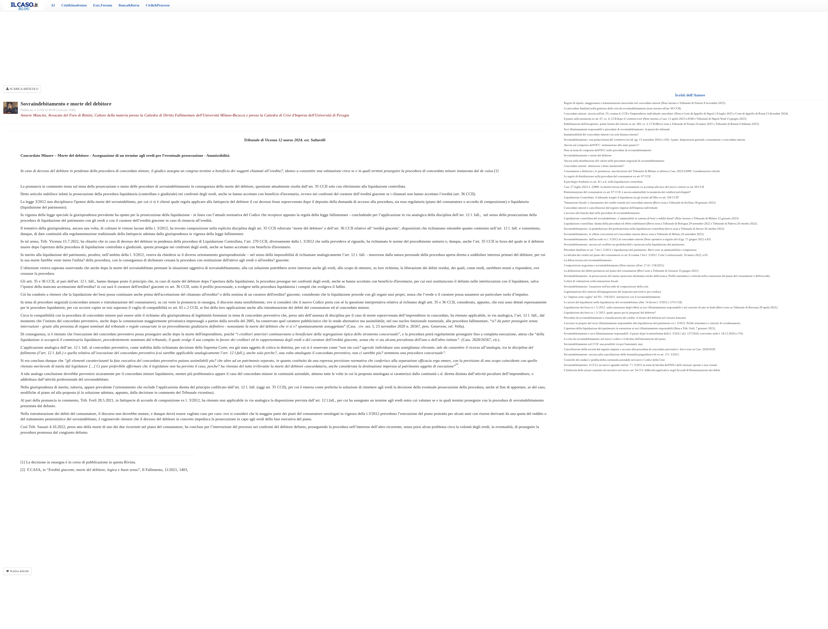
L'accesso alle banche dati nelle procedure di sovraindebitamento (602, 213)
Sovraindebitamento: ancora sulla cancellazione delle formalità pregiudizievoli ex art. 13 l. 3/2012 (621, 354)
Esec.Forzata (102, 5)
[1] (496, 171)
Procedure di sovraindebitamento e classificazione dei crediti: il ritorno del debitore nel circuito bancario (625, 317)
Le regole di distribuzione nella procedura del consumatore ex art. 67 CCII (607, 176)
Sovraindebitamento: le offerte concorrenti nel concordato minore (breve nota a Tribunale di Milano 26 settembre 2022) (634, 234)
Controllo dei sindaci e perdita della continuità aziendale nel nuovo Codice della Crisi (614, 359)
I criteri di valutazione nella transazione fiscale (591, 281)
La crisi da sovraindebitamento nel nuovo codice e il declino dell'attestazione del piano (615, 338)
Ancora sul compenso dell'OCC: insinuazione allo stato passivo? (601, 145)
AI (53, 5)
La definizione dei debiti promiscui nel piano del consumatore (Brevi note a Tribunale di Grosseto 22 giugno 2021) (631, 270)
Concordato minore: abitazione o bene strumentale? (594, 166)
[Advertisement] (414, 45)
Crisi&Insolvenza (74, 5)
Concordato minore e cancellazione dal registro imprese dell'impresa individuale (611, 207)
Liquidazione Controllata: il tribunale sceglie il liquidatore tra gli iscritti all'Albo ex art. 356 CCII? (621, 197)
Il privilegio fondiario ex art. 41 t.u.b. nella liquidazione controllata (603, 181)
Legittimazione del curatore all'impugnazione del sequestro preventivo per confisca (612, 291)
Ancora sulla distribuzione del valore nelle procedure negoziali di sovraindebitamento (614, 160)
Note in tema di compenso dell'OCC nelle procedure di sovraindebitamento (607, 150)
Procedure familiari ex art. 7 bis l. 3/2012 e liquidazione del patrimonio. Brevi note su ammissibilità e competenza (630, 249)
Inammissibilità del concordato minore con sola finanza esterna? (601, 134)
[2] (22, 469)
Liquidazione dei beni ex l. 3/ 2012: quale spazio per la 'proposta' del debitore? (610, 312)
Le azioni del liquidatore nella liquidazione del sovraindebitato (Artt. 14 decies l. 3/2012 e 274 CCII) (623, 302)
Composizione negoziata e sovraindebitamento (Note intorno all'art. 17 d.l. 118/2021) (614, 265)
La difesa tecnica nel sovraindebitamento (588, 260)
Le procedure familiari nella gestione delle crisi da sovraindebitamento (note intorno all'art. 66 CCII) (622, 108)
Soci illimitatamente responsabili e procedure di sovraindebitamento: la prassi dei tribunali (617, 129)
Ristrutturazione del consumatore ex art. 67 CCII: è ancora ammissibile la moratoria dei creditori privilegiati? (627, 192)
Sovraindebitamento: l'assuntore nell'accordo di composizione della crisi (606, 286)
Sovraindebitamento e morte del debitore (588, 155)
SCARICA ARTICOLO (23, 89)
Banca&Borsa (129, 5)
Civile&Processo (158, 5)
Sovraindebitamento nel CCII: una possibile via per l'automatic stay (603, 344)
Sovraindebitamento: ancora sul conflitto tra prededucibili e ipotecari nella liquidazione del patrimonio (624, 244)
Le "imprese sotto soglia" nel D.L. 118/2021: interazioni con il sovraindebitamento (612, 296)
